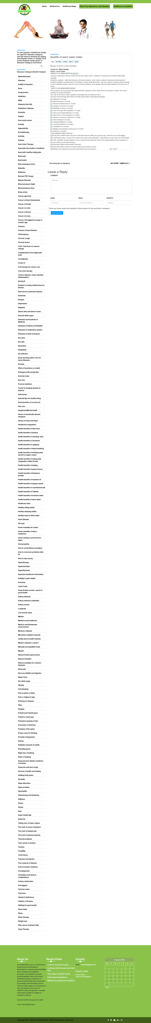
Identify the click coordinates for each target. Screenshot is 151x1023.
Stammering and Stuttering (28, 795)
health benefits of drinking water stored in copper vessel (30, 453)
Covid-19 (21, 263)
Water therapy (23, 917)
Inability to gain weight (26, 578)
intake (65, 61)
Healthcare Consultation (123, 6)
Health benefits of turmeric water (30, 495)
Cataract (21, 226)
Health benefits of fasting (28, 465)
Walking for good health (27, 905)
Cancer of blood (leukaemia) (29, 200)
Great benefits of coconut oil (29, 402)
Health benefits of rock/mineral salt (31, 487)
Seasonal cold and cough (28, 767)
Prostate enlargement (26, 737)
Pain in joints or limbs (26, 693)
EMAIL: (80, 198)
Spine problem (23, 787)
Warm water (22, 909)
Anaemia (21, 112)
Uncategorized (23, 871)
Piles (20, 705)
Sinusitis (21, 779)
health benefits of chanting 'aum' (31, 436)
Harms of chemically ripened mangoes (29, 415)
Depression (22, 303)
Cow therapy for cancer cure (29, 267)
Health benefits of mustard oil (29, 479)
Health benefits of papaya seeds (30, 483)
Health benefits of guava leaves (30, 469)
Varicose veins (23, 889)
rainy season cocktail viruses (58, 974)
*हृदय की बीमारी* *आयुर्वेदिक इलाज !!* (120, 163)
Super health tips (24, 815)
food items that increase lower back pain (61, 969)
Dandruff (21, 281)
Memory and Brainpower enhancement (27, 625)
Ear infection (23, 354)
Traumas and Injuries (26, 859)
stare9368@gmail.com (88, 965)
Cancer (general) (24, 196)
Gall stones (22, 394)
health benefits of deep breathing (31, 448)
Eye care (21, 380)
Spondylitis (22, 791)
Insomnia (21, 582)
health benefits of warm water (29, 499)
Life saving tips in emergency (59, 163)
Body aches (22, 192)
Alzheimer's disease (26, 108)
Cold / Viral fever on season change (28, 247)
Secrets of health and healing (29, 771)
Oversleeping (23, 689)
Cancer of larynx (24, 212)
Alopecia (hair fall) (25, 104)
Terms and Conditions (83, 977)
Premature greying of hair (28, 721)
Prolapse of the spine (26, 729)
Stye (20, 811)
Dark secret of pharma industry (30, 291)
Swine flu (21, 819)
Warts (20, 913)
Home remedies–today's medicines (27, 532)
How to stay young (25, 558)
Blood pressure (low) (26, 188)
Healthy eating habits (26, 507)
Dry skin (21, 342)
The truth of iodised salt (27, 831)
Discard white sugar (26, 315)
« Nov (107, 987)
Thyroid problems (25, 839)
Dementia (21, 295)
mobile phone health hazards (29, 639)
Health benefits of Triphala (28, 491)
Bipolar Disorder (24, 180)
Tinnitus (21, 847)
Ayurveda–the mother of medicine (31, 148)
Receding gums (24, 749)
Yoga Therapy (23, 929)
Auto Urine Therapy (25, 144)
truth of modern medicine (28, 867)
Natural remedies (24, 659)
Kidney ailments (24, 596)
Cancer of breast (24, 204)
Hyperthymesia (24, 570)
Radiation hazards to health (28, 745)
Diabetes (21, 307)
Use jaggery (22, 885)
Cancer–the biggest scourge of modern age (30, 221)
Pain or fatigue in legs (26, 697)
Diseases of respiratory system (30, 330)
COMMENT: (54, 175)
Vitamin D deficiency (26, 897)
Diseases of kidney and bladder (30, 326)
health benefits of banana (28, 432)
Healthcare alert (24, 503)
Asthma (21, 140)
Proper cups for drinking (27, 733)
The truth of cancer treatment (29, 827)
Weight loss (22, 921)
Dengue (21, 299)
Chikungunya (23, 234)
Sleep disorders (24, 783)
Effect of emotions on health (29, 368)
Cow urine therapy (25, 271)
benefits (58, 61)
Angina (21, 116)
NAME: (52, 198)
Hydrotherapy (23, 562)
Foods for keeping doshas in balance (29, 389)
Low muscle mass (25, 612)
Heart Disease (23, 519)
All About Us (55, 6)
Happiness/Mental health (27, 410)
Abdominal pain (24, 76)
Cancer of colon (24, 208)
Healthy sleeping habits (27, 511)
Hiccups (21, 523)
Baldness (21, 172)
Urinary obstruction (25, 881)
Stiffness (21, 799)
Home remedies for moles (28, 527)
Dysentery (22, 346)
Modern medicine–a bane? (28, 643)
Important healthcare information (31, 574)
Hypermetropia (24, 566)
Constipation (23, 259)
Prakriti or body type (26, 717)
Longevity (22, 608)
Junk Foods (22, 586)
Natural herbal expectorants (29, 655)
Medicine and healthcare (27, 620)
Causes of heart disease (27, 230)
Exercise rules (23, 376)
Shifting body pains (25, 775)
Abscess (21, 80)
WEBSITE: (110, 198)
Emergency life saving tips (28, 372)
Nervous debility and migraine (29, 673)
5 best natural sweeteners (57, 977)
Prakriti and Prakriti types (28, 713)
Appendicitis (23, 128)
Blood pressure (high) (26, 184)
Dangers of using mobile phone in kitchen (31, 286)
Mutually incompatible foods (29, 647)
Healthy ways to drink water (28, 515)
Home (44, 6)
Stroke (20, 807)
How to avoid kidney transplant (30, 548)
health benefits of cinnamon (29, 440)
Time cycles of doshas (27, 843)
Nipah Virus (22, 677)
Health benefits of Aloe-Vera (29, 428)
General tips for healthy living (29, 398)
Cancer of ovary (24, 216)
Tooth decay (23, 855)
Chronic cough (24, 238)
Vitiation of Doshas (25, 901)
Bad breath (22, 160)
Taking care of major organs (29, 823)
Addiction (22, 96)
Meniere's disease (25, 631)
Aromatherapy (23, 132)
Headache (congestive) (27, 424)
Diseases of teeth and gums (29, 334)
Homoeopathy (23, 544)
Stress (20, 803)
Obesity (21, 685)
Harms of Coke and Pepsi (28, 421)
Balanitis (21, 168)
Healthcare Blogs (69, 6)
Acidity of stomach (25, 84)
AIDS (20, 100)
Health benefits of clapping (28, 444)
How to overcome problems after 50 (30, 553)
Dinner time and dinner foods (29, 311)
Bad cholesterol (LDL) (26, 164)
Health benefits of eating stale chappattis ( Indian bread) (29, 460)
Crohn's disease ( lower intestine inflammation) (30, 276)
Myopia (21, 651)
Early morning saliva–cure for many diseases (29, 359)
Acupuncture (23, 92)
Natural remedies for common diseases (29, 664)
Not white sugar (24, 681)
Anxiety (21, 124)
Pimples (21, 709)
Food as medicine (25, 384)
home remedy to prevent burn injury (29, 539)
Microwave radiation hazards (29, 635)
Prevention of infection (27, 725)
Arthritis (21, 136)
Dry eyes (21, 338)
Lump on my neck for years (58, 965)
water (76, 61)
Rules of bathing (24, 757)
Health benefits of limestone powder (29, 474)
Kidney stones (23, 604)
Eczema (21, 364)
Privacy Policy (80, 974)
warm (71, 61)
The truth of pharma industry (29, 835)
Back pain (22, 156)
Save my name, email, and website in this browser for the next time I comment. (80, 208)
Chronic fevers (24, 242)
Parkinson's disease (26, 701)
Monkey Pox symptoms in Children (61, 980)
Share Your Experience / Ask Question (95, 6)
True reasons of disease (27, 863)
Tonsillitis (21, 851)
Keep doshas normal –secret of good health (30, 591)
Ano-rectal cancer (25, 120)
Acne (20, 88)
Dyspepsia (22, 350)
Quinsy (21, 741)
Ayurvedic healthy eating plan (29, 152)
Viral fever (22, 893)
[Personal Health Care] (24, 10)
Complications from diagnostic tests (30, 254)
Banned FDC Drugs (25, 176)
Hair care (21, 406)
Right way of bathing (26, 753)
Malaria (21, 616)
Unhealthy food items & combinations (27, 876)
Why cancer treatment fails (28, 925)
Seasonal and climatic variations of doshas (30, 762)
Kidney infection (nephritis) (28, 600)
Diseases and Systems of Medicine (28, 320)
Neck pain (22, 669)
